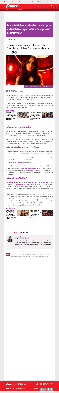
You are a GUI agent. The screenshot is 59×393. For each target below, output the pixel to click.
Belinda (28, 1)
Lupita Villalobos (23, 232)
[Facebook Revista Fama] (41, 389)
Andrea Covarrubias (11, 90)
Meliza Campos (22, 1)
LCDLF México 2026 (35, 1)
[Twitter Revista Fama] (44, 389)
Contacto (46, 384)
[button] (13, 52)
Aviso (51, 384)
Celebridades (20, 9)
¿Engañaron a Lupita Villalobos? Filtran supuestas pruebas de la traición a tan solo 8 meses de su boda (35, 116)
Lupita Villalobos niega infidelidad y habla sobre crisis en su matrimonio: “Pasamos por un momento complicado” (11, 117)
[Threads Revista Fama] (51, 389)
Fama (12, 9)
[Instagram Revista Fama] (48, 389)
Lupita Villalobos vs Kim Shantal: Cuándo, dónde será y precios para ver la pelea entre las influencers (35, 213)
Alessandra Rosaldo (44, 1)
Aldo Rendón (15, 1)
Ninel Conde (52, 1)
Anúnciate (39, 384)
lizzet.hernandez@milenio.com (22, 238)
